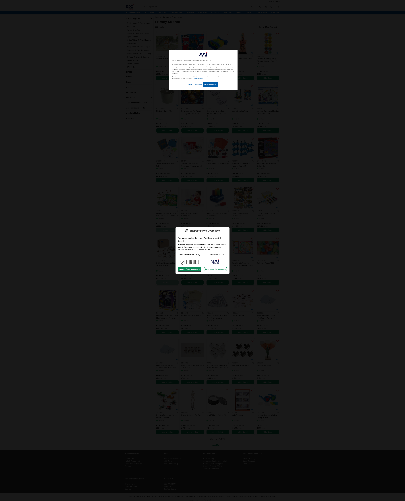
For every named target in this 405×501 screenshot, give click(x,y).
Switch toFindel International (189, 269)
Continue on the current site (215, 269)
